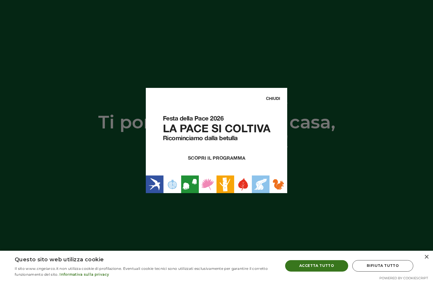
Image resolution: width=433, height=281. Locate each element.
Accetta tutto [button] (316, 265)
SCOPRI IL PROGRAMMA (216, 158)
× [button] (426, 257)
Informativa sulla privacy (84, 274)
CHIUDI (273, 98)
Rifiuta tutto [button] (383, 265)
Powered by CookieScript (403, 278)
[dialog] (216, 266)
